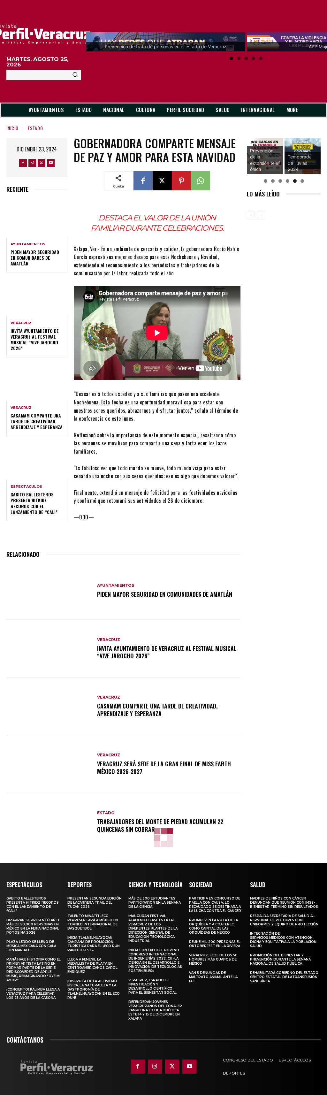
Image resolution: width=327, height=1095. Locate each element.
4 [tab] (253, 58)
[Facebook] (23, 163)
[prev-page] (251, 215)
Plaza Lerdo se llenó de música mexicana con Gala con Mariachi (31, 946)
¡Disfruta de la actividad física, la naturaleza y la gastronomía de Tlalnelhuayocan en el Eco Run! (93, 989)
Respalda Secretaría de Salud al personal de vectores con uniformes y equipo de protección (284, 920)
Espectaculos (26, 486)
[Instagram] (32, 163)
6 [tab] (302, 181)
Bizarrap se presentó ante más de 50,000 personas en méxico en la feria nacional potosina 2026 (33, 926)
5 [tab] (260, 58)
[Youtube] (51, 163)
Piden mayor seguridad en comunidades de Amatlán (35, 258)
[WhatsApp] (200, 180)
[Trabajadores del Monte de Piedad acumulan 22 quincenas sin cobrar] (48, 822)
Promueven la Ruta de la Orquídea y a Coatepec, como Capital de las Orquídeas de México (213, 926)
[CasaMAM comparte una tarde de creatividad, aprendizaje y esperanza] (36, 382)
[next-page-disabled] (261, 215)
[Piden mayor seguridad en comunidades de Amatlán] (36, 218)
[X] (41, 163)
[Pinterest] (181, 180)
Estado (35, 128)
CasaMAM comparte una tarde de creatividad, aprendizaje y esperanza (37, 421)
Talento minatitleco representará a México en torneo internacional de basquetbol (92, 922)
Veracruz (21, 323)
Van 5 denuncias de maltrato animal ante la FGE (213, 977)
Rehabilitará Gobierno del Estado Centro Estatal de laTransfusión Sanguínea (284, 977)
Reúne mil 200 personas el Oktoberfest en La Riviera (214, 944)
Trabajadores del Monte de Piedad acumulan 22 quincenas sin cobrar (160, 825)
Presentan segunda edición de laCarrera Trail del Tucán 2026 (94, 902)
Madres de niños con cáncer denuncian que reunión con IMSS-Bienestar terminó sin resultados (284, 902)
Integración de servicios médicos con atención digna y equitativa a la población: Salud (283, 939)
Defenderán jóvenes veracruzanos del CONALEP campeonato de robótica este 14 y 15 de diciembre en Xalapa (155, 1010)
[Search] (75, 75)
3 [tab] (246, 58)
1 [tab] (231, 58)
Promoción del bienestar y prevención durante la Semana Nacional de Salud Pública (280, 959)
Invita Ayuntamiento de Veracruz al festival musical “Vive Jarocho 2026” (35, 339)
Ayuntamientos (28, 244)
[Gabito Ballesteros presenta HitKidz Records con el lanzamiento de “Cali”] (36, 461)
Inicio (12, 128)
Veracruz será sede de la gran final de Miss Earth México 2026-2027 (164, 767)
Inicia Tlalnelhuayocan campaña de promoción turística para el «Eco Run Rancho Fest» (93, 944)
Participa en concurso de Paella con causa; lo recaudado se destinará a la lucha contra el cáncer (215, 904)
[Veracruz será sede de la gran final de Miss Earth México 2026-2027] (48, 764)
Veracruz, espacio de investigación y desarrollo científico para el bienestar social (152, 986)
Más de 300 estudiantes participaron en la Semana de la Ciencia (154, 902)
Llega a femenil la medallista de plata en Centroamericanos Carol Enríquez (92, 965)
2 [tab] (238, 58)
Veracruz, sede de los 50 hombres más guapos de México (213, 959)
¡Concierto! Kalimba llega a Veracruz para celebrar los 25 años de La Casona (33, 993)
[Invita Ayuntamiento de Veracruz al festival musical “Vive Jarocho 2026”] (36, 297)
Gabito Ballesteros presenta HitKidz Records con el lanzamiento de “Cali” (34, 503)
